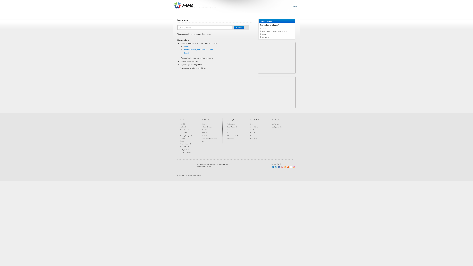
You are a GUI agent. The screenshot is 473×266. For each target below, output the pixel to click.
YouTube (282, 167)
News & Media (255, 120)
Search (239, 27)
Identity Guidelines (185, 150)
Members (204, 124)
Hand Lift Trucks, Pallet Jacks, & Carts (198, 49)
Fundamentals (231, 124)
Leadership (183, 127)
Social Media (253, 139)
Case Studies (206, 130)
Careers (229, 133)
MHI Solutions (254, 127)
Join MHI (182, 124)
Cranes (186, 46)
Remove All (265, 37)
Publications (205, 133)
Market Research (232, 127)
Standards (230, 130)
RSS (285, 167)
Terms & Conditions (185, 147)
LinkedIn (273, 167)
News (251, 124)
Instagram (294, 167)
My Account (275, 124)
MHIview (291, 167)
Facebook (279, 167)
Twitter (276, 167)
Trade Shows (206, 136)
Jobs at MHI (183, 133)
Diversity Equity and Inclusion (186, 137)
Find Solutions (207, 120)
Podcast (252, 133)
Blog (203, 142)
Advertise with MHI (185, 153)
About (182, 120)
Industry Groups (207, 127)
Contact (182, 141)
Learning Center (232, 120)
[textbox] (205, 27)
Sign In (294, 6)
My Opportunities (277, 127)
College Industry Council (234, 136)
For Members (276, 120)
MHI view (252, 130)
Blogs (251, 136)
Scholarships (230, 139)
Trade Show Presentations (210, 139)
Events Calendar (185, 130)
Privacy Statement (185, 144)
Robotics (187, 53)
